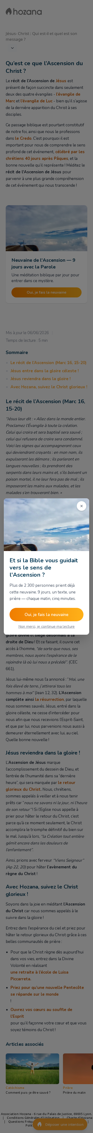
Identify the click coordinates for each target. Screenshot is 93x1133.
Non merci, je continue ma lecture (46, 626)
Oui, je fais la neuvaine (46, 614)
